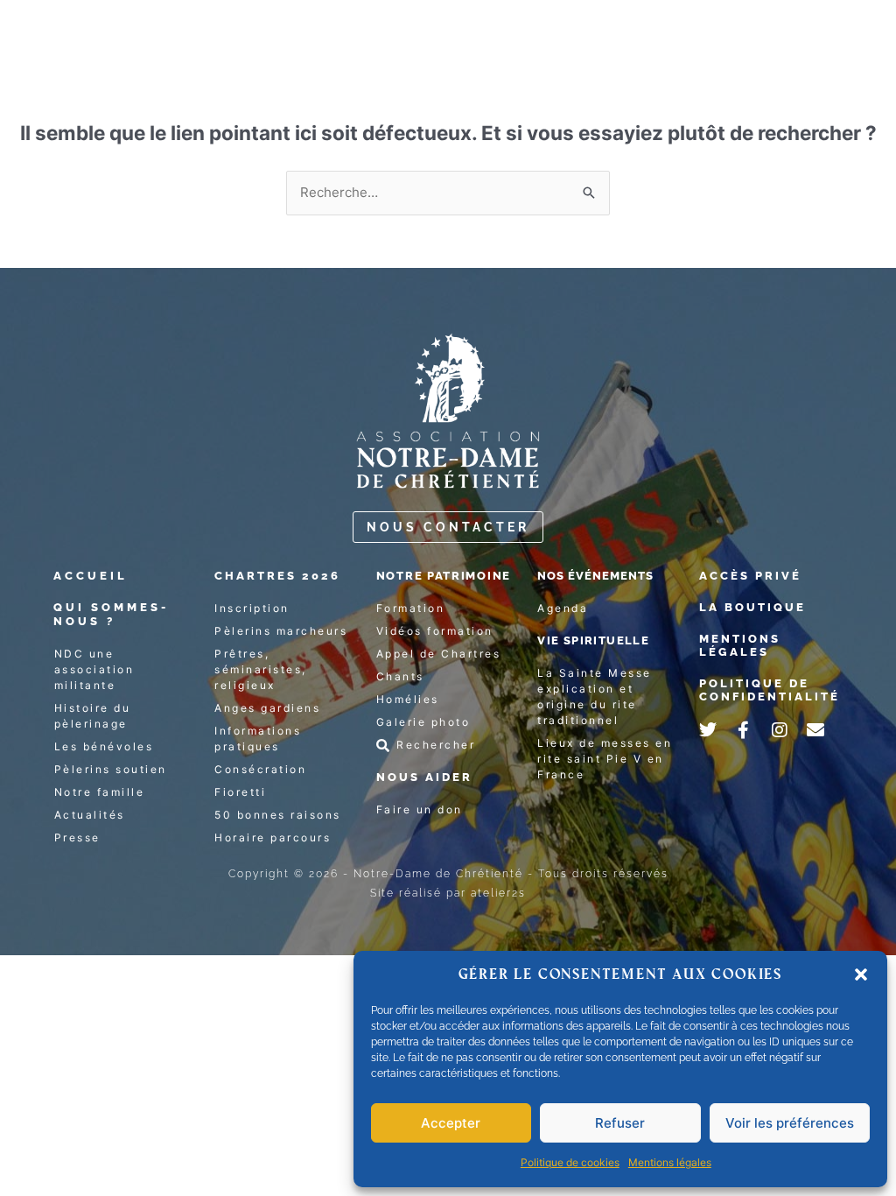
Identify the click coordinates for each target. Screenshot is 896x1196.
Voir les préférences (789, 1123)
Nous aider (424, 777)
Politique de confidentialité (769, 690)
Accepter (450, 1123)
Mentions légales (669, 1162)
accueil (90, 575)
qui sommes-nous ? (111, 614)
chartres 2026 (277, 575)
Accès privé (750, 575)
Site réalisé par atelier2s (448, 893)
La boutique (752, 607)
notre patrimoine (443, 575)
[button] (861, 974)
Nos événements (595, 575)
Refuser (620, 1123)
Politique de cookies (570, 1162)
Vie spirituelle (593, 640)
